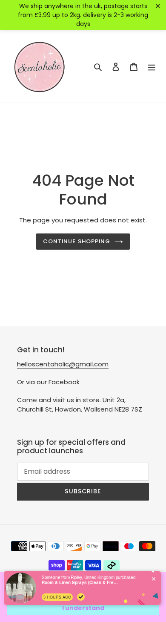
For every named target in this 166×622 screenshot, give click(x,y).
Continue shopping (76, 241)
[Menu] (151, 66)
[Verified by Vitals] (81, 597)
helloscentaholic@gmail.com (63, 364)
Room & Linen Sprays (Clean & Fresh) (80, 582)
